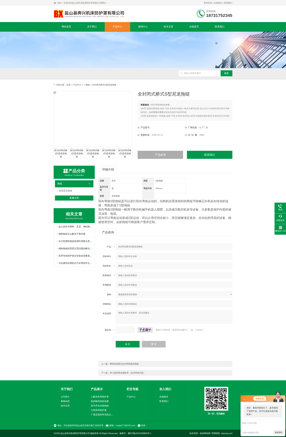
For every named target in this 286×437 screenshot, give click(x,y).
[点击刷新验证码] (145, 329)
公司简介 (65, 396)
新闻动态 (65, 401)
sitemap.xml (226, 433)
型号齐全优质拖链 (100, 405)
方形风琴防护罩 (99, 410)
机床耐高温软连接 (100, 401)
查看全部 (74, 198)
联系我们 (228, 3)
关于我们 (92, 26)
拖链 (88, 85)
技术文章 (168, 26)
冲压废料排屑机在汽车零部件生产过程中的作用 (76, 263)
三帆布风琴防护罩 (100, 396)
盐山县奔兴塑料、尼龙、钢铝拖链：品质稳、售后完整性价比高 (76, 226)
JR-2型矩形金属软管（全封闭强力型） (127, 373)
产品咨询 (160, 154)
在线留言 (218, 3)
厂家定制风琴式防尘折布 (103, 414)
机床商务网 (205, 433)
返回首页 (208, 3)
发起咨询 (278, 432)
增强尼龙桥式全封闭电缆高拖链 (124, 364)
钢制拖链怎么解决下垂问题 (72, 234)
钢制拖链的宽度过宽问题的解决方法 (76, 248)
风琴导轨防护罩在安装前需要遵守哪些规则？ (76, 255)
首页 (68, 85)
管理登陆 (216, 433)
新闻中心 (143, 26)
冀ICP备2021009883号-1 (139, 433)
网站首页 (66, 26)
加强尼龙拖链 (65, 190)
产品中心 (117, 26)
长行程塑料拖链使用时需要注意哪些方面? (76, 241)
